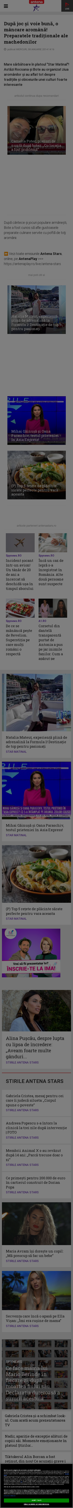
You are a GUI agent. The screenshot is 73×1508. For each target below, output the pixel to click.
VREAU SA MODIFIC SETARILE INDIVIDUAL (36, 1504)
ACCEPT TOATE (36, 1500)
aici (21, 1481)
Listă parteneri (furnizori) (9, 1495)
